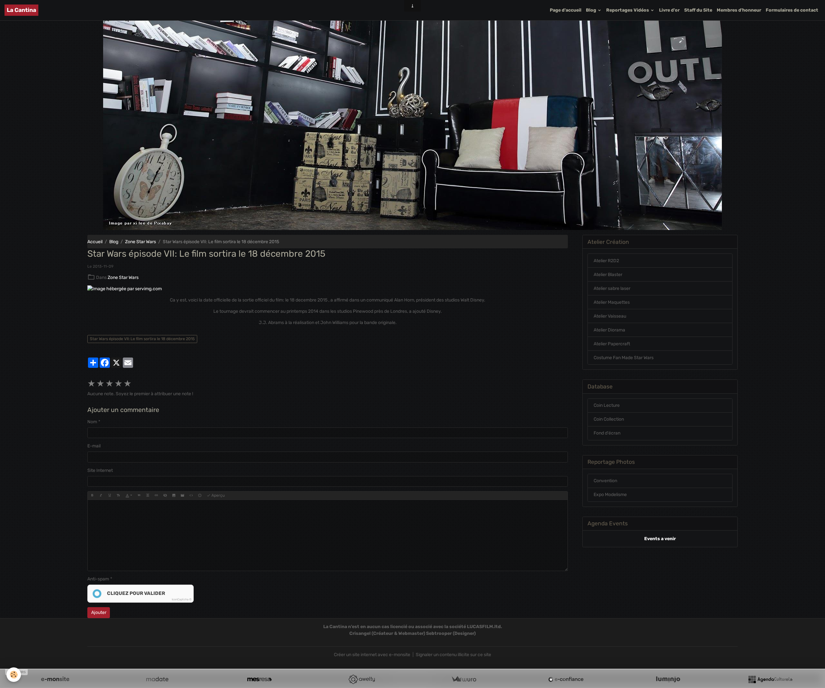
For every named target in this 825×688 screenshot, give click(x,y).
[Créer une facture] (464, 679)
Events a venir (660, 538)
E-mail (94, 446)
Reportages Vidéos (628, 10)
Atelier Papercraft (612, 344)
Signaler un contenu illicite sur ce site (453, 654)
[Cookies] (13, 674)
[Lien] (156, 495)
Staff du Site (698, 10)
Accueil (94, 241)
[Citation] (138, 495)
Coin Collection (609, 419)
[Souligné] (109, 495)
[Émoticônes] (199, 495)
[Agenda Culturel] (770, 679)
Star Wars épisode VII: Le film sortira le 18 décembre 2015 (142, 339)
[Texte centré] (147, 495)
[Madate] (157, 679)
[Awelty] (361, 679)
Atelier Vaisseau (610, 316)
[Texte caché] (165, 495)
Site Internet (100, 470)
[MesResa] (259, 679)
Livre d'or (669, 10)
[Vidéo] (182, 495)
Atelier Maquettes (612, 302)
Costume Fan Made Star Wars (624, 357)
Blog (591, 10)
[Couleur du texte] (129, 495)
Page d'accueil (565, 10)
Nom (92, 422)
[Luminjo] (668, 679)
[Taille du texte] (118, 495)
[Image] (173, 495)
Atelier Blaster (608, 274)
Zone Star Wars (140, 241)
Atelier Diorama (609, 330)
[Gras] (92, 495)
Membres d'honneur (739, 10)
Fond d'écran (607, 433)
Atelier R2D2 (606, 260)
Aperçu (217, 495)
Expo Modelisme (610, 494)
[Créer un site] (55, 679)
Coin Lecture (607, 405)
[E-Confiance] (566, 679)
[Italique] (100, 495)
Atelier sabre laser (612, 288)
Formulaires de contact (792, 10)
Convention (605, 480)
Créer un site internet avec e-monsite (372, 654)
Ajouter (98, 612)
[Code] (191, 495)
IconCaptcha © (181, 599)
